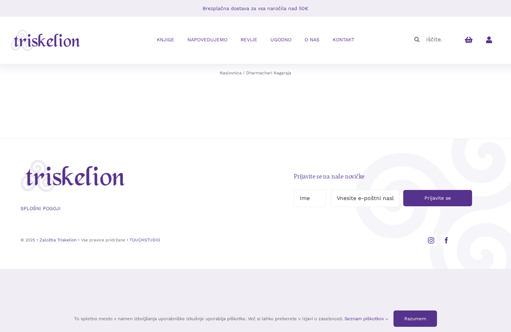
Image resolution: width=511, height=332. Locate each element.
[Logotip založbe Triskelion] (45, 32)
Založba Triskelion (58, 240)
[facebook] (446, 240)
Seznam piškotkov (365, 318)
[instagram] (431, 240)
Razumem (415, 318)
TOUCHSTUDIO (145, 240)
